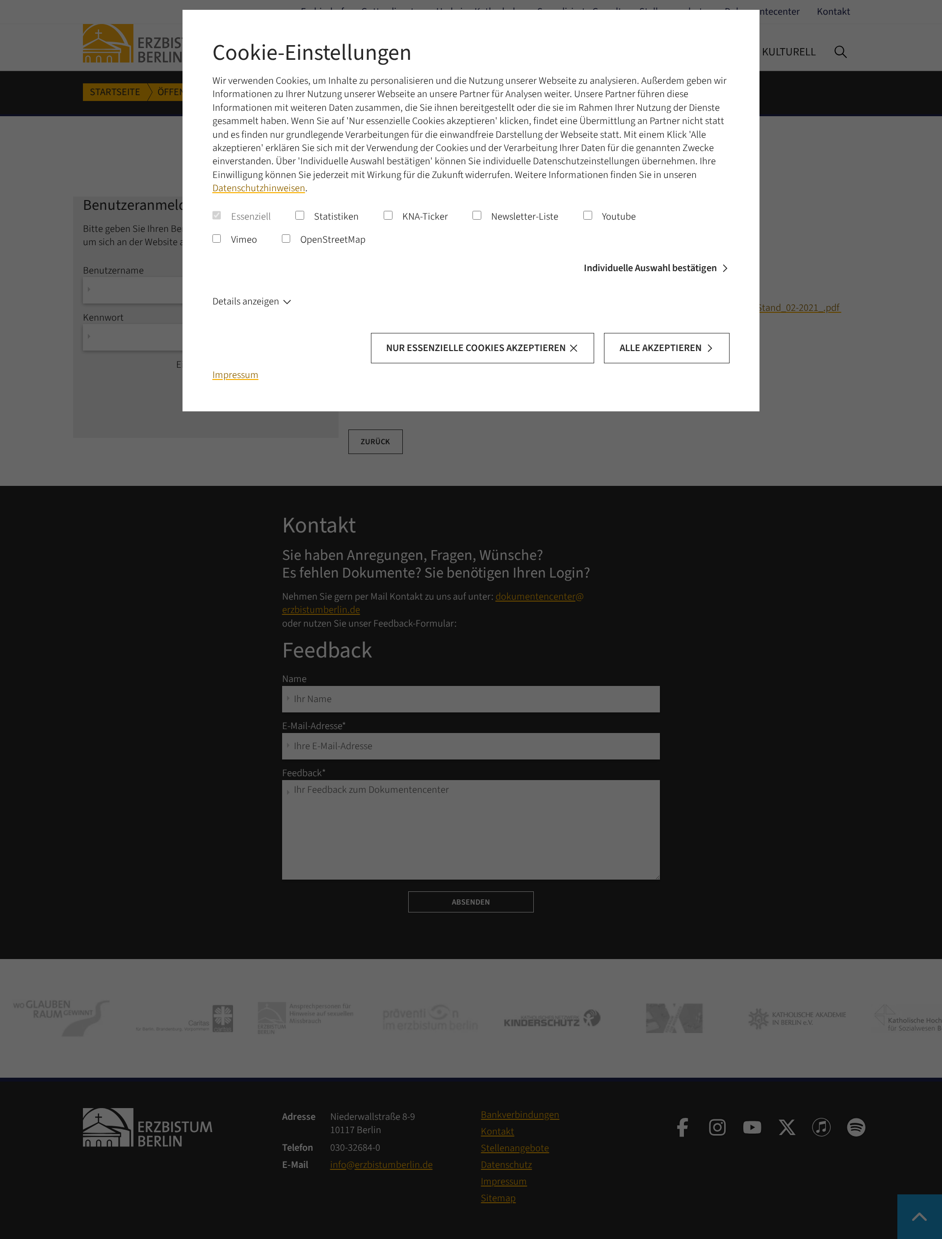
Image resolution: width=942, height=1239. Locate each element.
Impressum (235, 375)
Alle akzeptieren (661, 348)
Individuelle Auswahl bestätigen (650, 268)
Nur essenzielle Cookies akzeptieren (476, 348)
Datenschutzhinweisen (258, 188)
